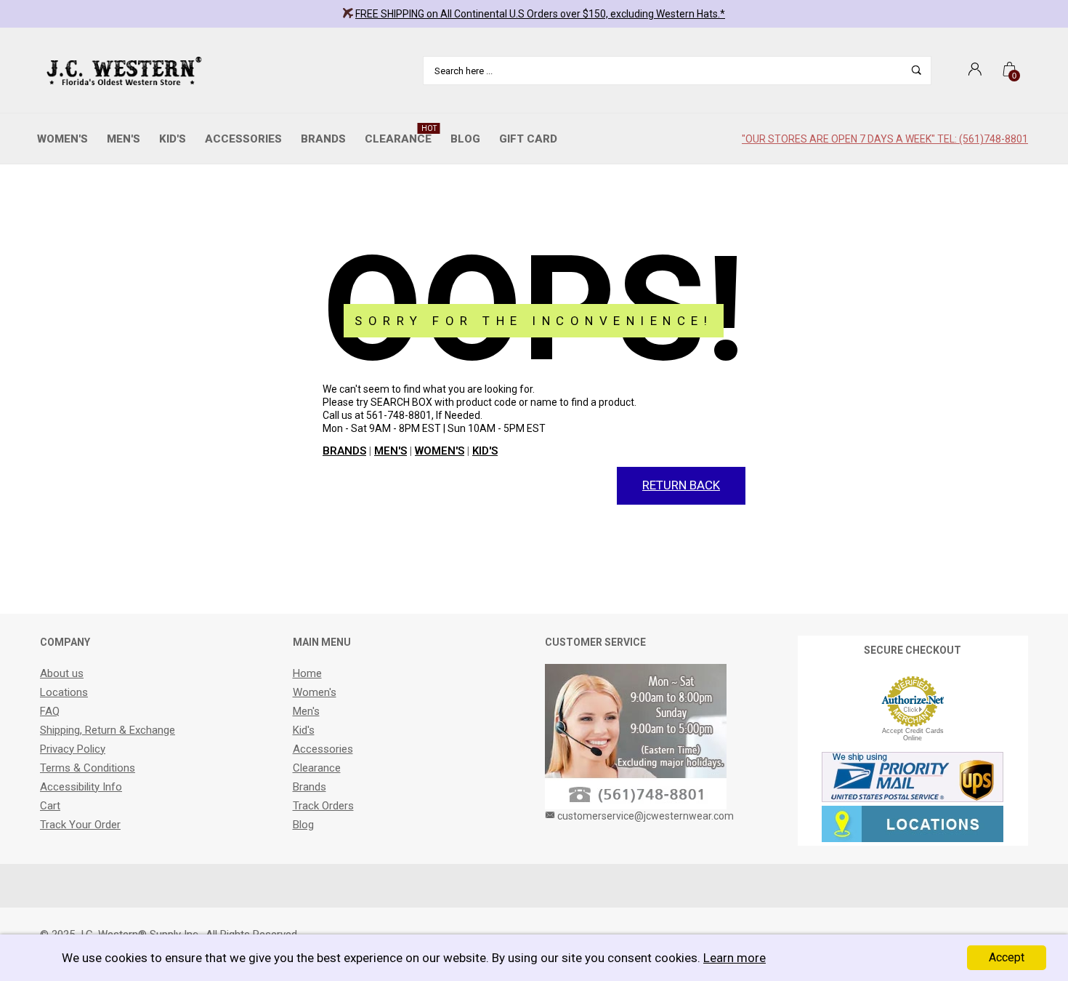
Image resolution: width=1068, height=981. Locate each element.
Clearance (401, 134)
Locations (64, 692)
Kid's (172, 138)
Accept (1006, 957)
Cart (50, 805)
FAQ (50, 711)
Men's (123, 138)
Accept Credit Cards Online (913, 734)
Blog (465, 138)
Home (307, 673)
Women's (62, 138)
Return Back (681, 485)
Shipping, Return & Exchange (107, 730)
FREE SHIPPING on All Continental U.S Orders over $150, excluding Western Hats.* (540, 14)
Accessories (243, 138)
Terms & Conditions (87, 767)
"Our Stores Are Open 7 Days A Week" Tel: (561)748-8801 (885, 139)
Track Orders (323, 805)
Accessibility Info (81, 786)
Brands (323, 138)
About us (62, 673)
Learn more (734, 957)
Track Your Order (80, 824)
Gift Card (528, 138)
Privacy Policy (72, 749)
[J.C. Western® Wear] (121, 70)
